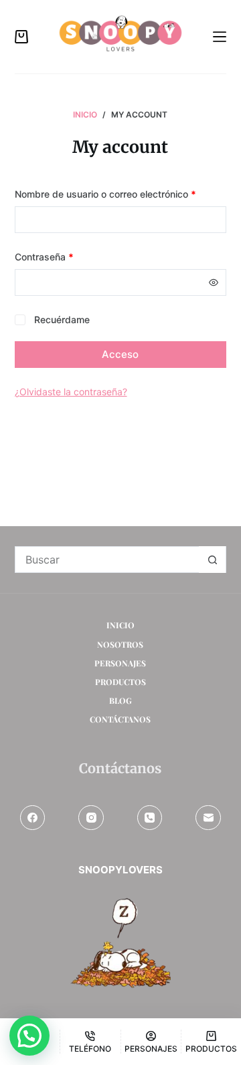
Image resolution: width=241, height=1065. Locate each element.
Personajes (120, 663)
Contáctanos (120, 719)
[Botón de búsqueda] (212, 559)
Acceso (120, 354)
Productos (120, 682)
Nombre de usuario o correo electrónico (121, 194)
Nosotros (120, 645)
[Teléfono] (150, 818)
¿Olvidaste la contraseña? (71, 391)
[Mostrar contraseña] (213, 282)
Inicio (120, 625)
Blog (120, 701)
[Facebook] (33, 818)
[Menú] (219, 36)
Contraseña (68, 256)
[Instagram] (91, 818)
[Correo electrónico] (208, 818)
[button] (29, 1036)
